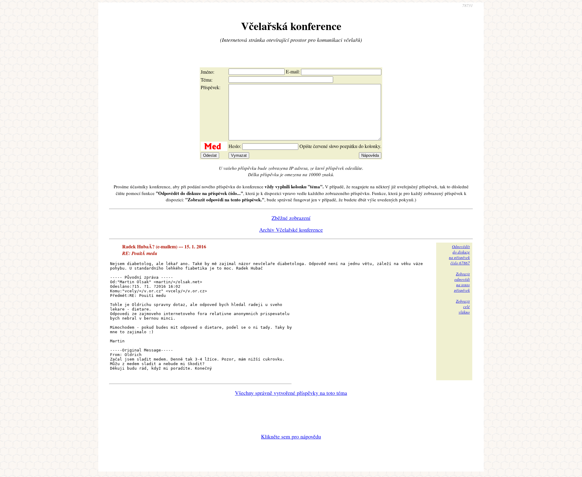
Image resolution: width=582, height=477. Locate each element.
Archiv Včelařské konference (291, 229)
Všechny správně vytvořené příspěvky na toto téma (291, 392)
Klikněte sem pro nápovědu (291, 436)
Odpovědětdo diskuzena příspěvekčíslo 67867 (459, 255)
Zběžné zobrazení (291, 217)
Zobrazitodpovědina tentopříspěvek (462, 282)
